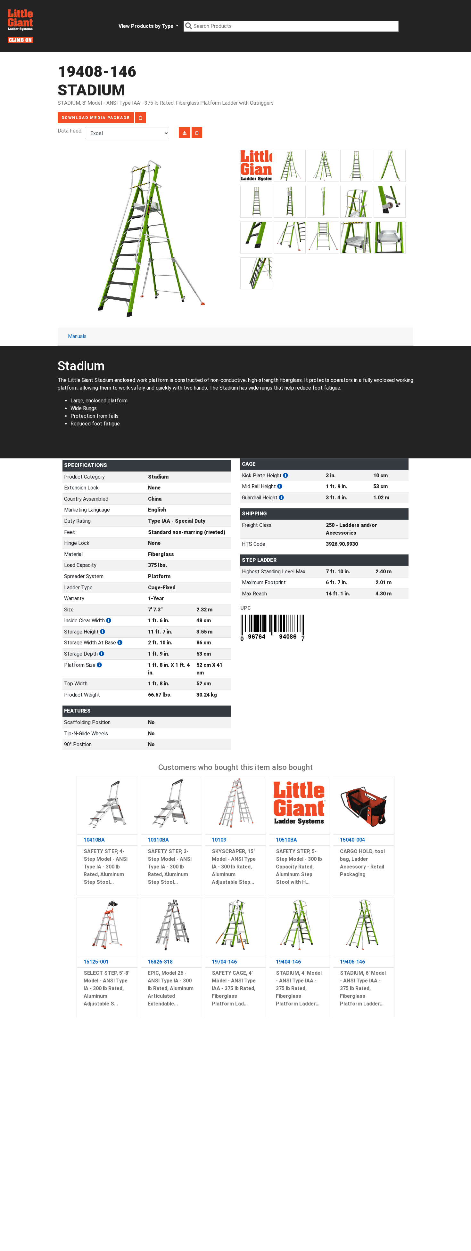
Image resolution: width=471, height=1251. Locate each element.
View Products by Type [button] (147, 26)
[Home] (20, 26)
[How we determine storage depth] (101, 654)
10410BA (94, 840)
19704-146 (224, 962)
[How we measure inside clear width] (108, 620)
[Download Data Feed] (184, 132)
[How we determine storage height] (102, 632)
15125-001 (96, 962)
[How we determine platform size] (99, 665)
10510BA (286, 840)
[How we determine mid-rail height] (279, 486)
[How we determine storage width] (119, 643)
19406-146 (352, 962)
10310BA (158, 840)
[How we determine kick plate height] (285, 475)
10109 (219, 840)
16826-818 (160, 962)
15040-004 (352, 840)
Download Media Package (96, 118)
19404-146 (288, 962)
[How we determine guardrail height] (281, 498)
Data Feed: (71, 131)
